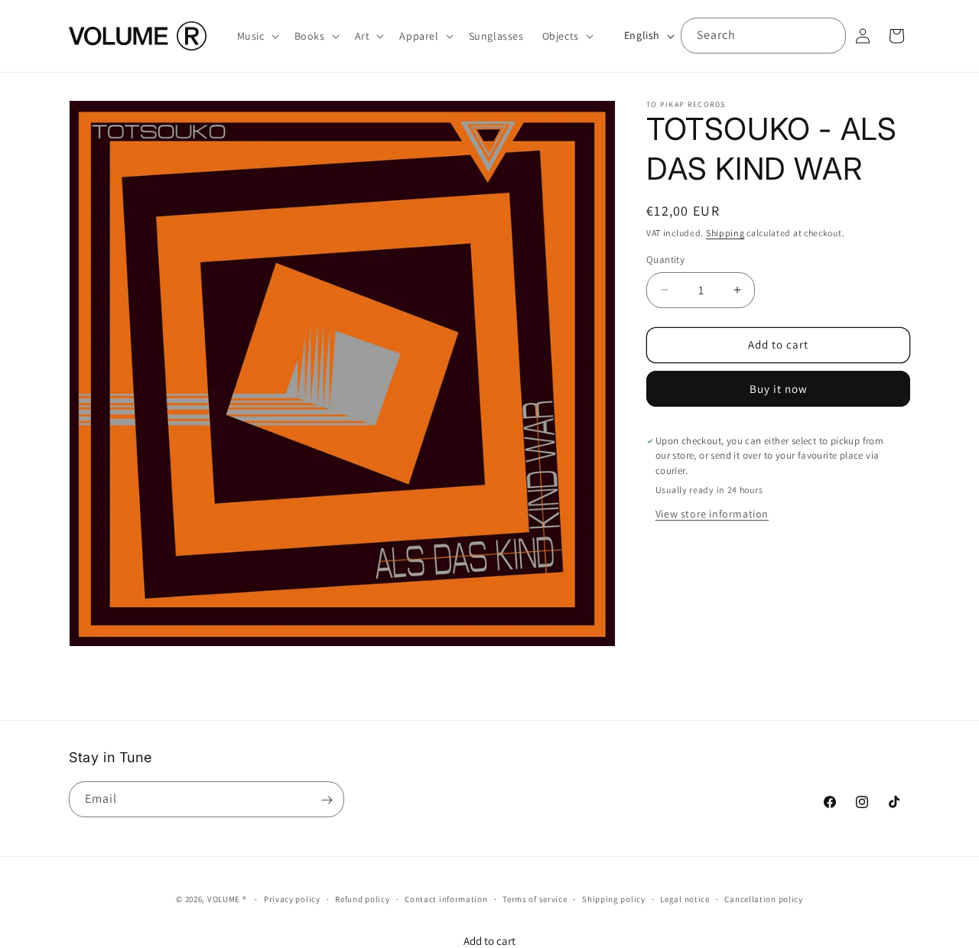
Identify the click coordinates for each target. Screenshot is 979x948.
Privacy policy (292, 898)
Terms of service (535, 898)
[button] (256, 36)
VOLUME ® (227, 899)
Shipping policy (614, 898)
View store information (712, 514)
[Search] (828, 35)
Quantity (665, 259)
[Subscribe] (326, 800)
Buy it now (779, 388)
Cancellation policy (763, 898)
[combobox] (763, 35)
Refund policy (362, 898)
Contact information (446, 898)
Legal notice (684, 898)
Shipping (725, 233)
